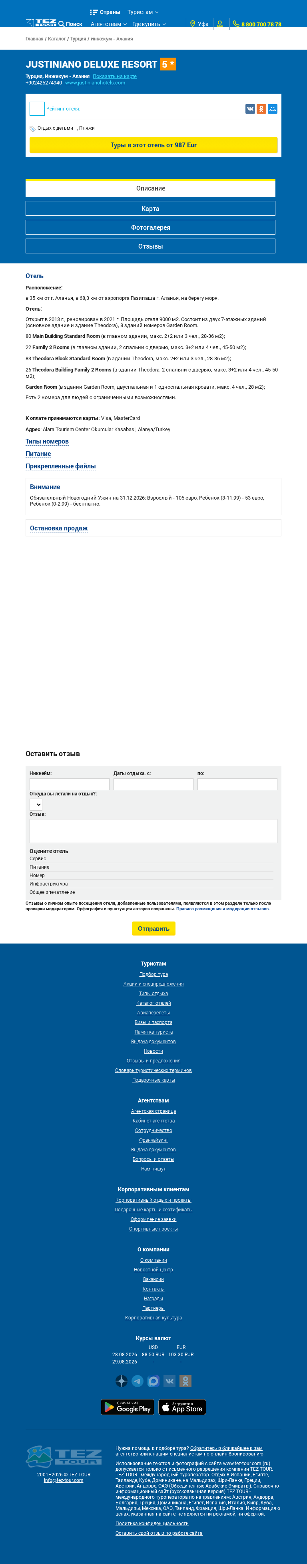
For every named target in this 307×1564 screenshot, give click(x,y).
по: (200, 773)
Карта (150, 208)
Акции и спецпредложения (154, 983)
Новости (153, 1051)
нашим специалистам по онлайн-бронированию (208, 1454)
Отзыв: (38, 814)
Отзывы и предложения (154, 1060)
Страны (110, 12)
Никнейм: (41, 773)
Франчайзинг (153, 1139)
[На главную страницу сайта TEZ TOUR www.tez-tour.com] (41, 23)
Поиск (74, 24)
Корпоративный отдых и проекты (153, 1200)
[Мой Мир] (272, 109)
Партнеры (153, 1308)
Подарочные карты (153, 1079)
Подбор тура (154, 974)
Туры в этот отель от (154, 145)
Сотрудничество (153, 1130)
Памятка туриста (154, 1031)
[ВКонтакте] (250, 109)
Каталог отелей (153, 1003)
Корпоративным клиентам (126, 36)
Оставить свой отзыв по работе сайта (159, 1533)
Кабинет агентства (154, 1120)
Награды (153, 1298)
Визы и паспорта (153, 1022)
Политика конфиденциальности (152, 1523)
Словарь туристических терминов (153, 1070)
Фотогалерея (150, 227)
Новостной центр (153, 1269)
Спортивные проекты (153, 1228)
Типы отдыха (153, 993)
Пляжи (87, 128)
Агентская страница (153, 1111)
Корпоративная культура (153, 1317)
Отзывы (150, 246)
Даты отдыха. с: (132, 773)
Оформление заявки (154, 1219)
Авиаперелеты (153, 1012)
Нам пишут (153, 1168)
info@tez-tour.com (64, 1480)
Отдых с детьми (55, 128)
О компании (153, 1260)
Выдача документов (153, 1041)
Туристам (140, 12)
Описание (150, 188)
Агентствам (106, 24)
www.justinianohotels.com (95, 83)
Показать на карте (115, 76)
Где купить (146, 24)
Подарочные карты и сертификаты (154, 1209)
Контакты (154, 1288)
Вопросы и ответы (153, 1159)
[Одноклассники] (261, 109)
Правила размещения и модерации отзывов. (223, 908)
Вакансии (153, 1279)
